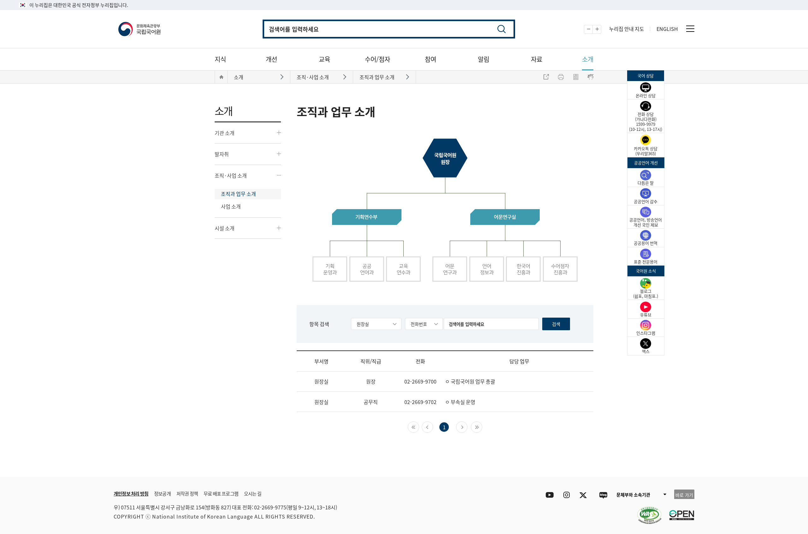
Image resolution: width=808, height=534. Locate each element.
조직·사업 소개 (231, 175)
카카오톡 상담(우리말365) (645, 150)
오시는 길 (252, 493)
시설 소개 (225, 228)
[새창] (646, 511)
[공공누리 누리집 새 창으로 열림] (678, 511)
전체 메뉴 (690, 29)
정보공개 (162, 493)
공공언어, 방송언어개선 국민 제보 (645, 222)
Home (221, 77)
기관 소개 (225, 133)
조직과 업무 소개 (238, 193)
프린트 (561, 77)
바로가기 (282, 76)
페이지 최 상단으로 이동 (618, 467)
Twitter (584, 495)
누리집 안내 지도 (626, 28)
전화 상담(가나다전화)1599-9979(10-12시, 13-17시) (645, 121)
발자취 (222, 154)
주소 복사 (546, 77)
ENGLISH (667, 28)
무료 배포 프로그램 (221, 493)
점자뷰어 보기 (590, 77)
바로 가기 (684, 495)
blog (603, 495)
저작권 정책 (187, 493)
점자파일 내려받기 (576, 77)
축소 (592, 29)
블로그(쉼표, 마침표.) (645, 293)
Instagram (566, 495)
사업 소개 (231, 206)
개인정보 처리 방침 (131, 493)
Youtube (548, 495)
